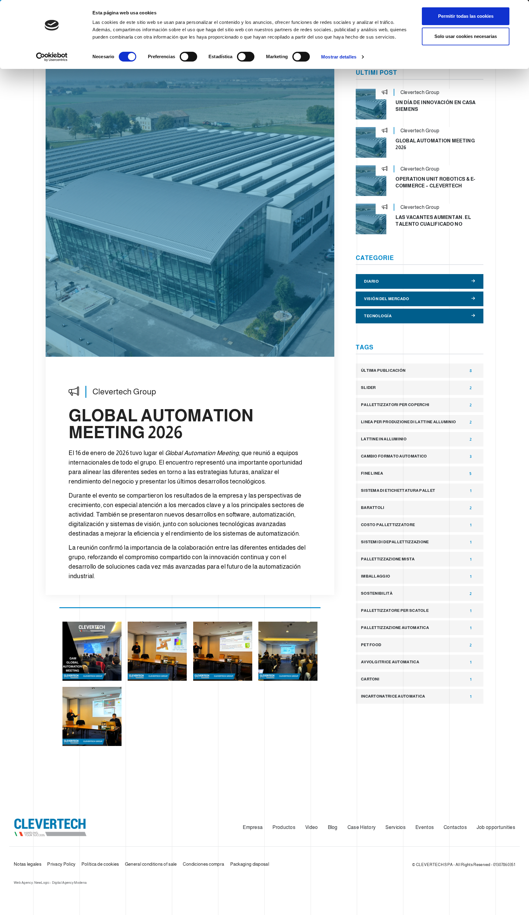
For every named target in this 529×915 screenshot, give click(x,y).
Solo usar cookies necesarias (465, 36)
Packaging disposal (249, 864)
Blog (333, 827)
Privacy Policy (61, 864)
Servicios (395, 827)
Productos (283, 827)
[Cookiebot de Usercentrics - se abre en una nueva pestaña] (52, 57)
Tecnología (378, 316)
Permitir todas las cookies (465, 16)
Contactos (455, 827)
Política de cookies (100, 864)
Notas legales (27, 864)
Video (311, 827)
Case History (361, 827)
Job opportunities (496, 827)
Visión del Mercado (386, 298)
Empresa (253, 827)
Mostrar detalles (338, 56)
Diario (371, 281)
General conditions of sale (151, 864)
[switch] (188, 57)
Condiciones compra (203, 864)
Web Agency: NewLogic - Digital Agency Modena (50, 882)
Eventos (424, 827)
